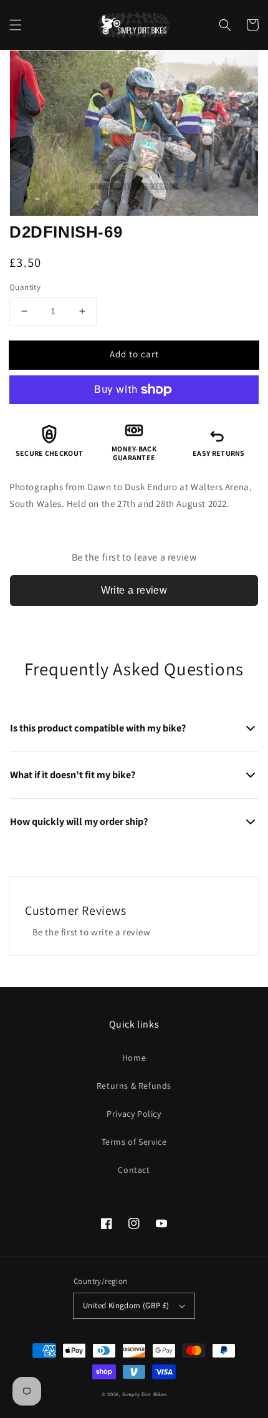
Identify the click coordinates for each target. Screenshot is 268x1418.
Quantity (25, 287)
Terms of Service (134, 1141)
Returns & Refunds (134, 1085)
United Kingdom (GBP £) (126, 1305)
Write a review (134, 590)
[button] (15, 25)
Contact (134, 1169)
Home (134, 1057)
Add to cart (134, 354)
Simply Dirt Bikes (144, 1394)
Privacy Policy (134, 1113)
